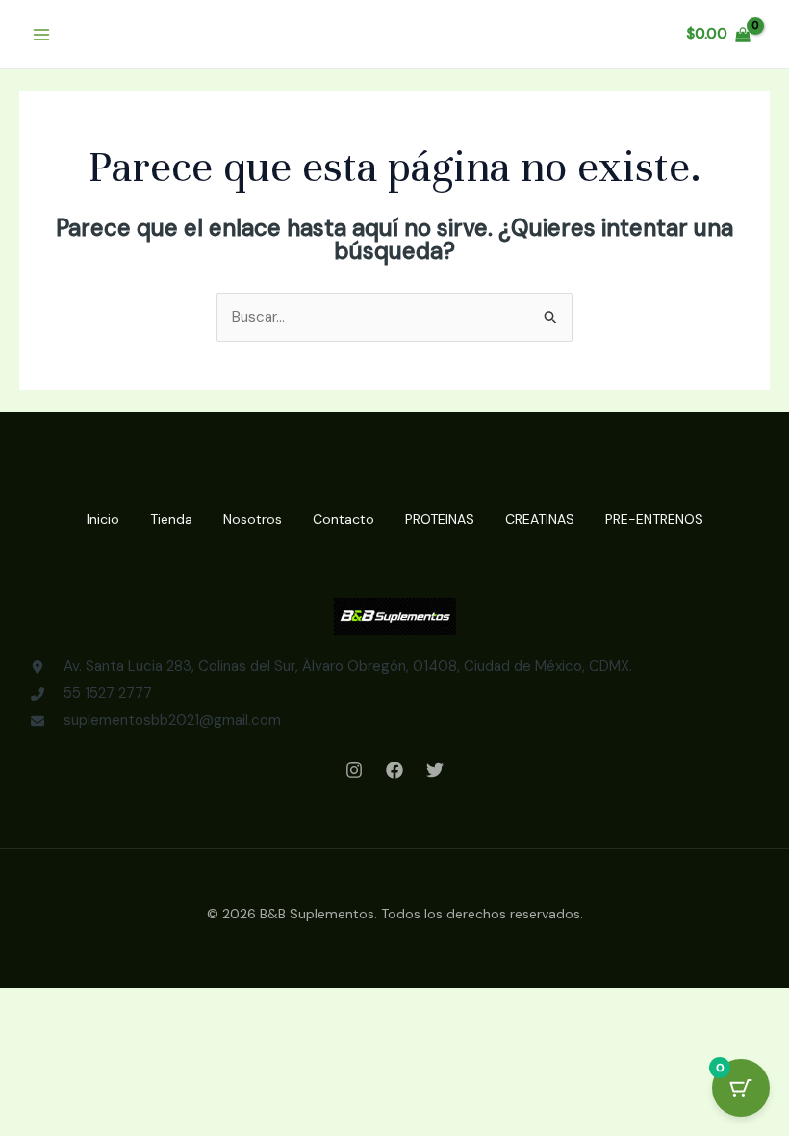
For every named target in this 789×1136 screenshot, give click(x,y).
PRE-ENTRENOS (654, 519)
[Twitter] (435, 770)
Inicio (103, 519)
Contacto (343, 519)
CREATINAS (539, 519)
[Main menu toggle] (41, 34)
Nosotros (252, 519)
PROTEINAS (439, 519)
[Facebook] (394, 770)
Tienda (171, 519)
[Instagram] (354, 770)
